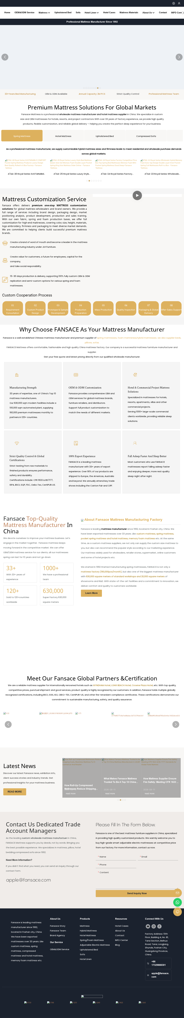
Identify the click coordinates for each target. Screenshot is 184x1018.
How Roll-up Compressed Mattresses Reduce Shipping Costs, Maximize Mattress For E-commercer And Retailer (81, 787)
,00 (53, 591)
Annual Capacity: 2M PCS (56, 93)
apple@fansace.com (28, 880)
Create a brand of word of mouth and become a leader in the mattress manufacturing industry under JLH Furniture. (48, 244)
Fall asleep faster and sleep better (147, 456)
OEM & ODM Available (20, 93)
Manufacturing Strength (23, 387)
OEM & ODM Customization (85, 387)
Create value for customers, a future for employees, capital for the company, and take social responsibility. (46, 261)
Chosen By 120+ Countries (164, 93)
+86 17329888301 (159, 963)
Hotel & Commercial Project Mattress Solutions (148, 389)
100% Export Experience (82, 456)
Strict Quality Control (92, 93)
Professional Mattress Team (128, 93)
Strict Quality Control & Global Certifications (26, 458)
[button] (183, 13)
